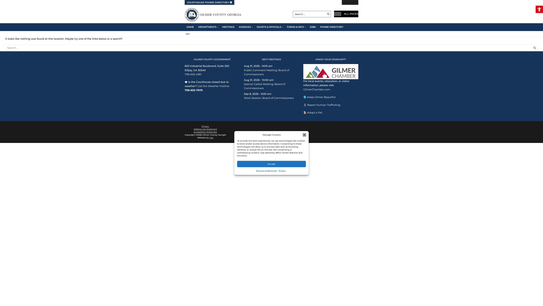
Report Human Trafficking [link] (323, 105)
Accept (271, 164)
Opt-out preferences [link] (266, 171)
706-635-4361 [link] (193, 74)
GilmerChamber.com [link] (316, 89)
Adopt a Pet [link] (314, 112)
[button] (304, 134)
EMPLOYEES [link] (350, 2)
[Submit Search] (328, 14)
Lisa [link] (211, 137)
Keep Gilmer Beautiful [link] (321, 97)
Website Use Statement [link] (205, 129)
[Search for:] (271, 48)
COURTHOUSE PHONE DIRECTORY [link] (208, 2)
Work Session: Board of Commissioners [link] (269, 98)
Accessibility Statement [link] (205, 132)
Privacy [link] (282, 171)
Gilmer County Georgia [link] (220, 15)
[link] (539, 9)
